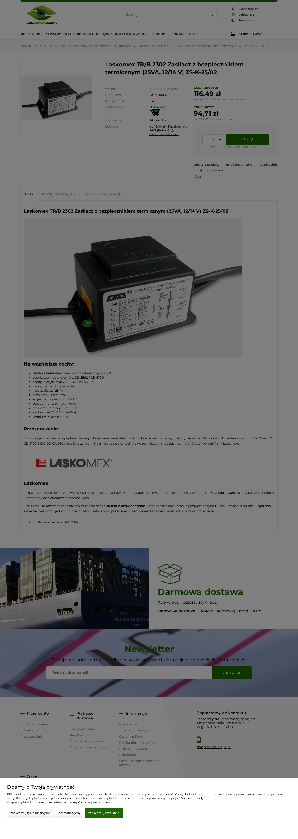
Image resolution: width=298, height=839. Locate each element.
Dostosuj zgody (69, 813)
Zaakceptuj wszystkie (103, 813)
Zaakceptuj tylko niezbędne (30, 813)
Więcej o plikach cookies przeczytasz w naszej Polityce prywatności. (58, 802)
